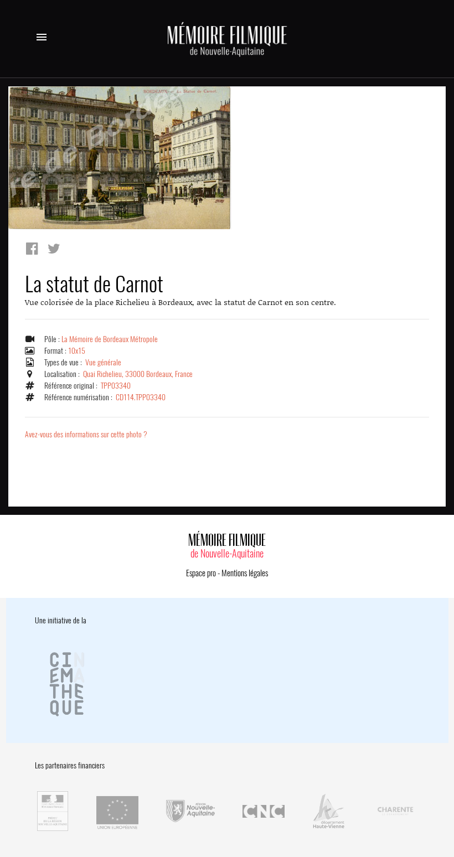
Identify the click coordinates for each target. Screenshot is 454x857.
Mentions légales (244, 573)
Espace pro (201, 573)
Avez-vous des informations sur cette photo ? (86, 434)
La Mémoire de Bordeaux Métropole (109, 339)
